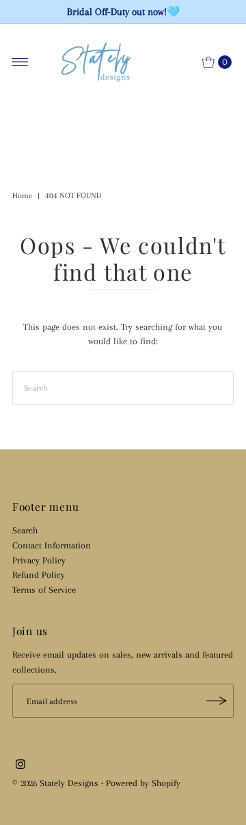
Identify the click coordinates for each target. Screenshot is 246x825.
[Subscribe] (217, 701)
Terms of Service (44, 589)
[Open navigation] (20, 62)
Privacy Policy (39, 560)
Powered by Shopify (143, 782)
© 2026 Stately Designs (56, 782)
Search (25, 530)
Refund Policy (38, 574)
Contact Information (51, 545)
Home (22, 195)
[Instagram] (20, 765)
